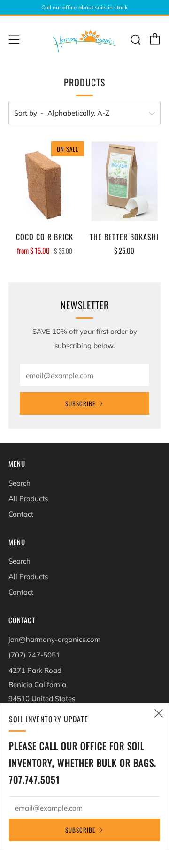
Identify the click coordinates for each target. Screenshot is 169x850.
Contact (20, 514)
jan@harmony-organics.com (54, 639)
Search (19, 483)
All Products (28, 498)
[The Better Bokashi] (124, 181)
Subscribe (80, 403)
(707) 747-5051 (34, 654)
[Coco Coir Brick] (44, 181)
